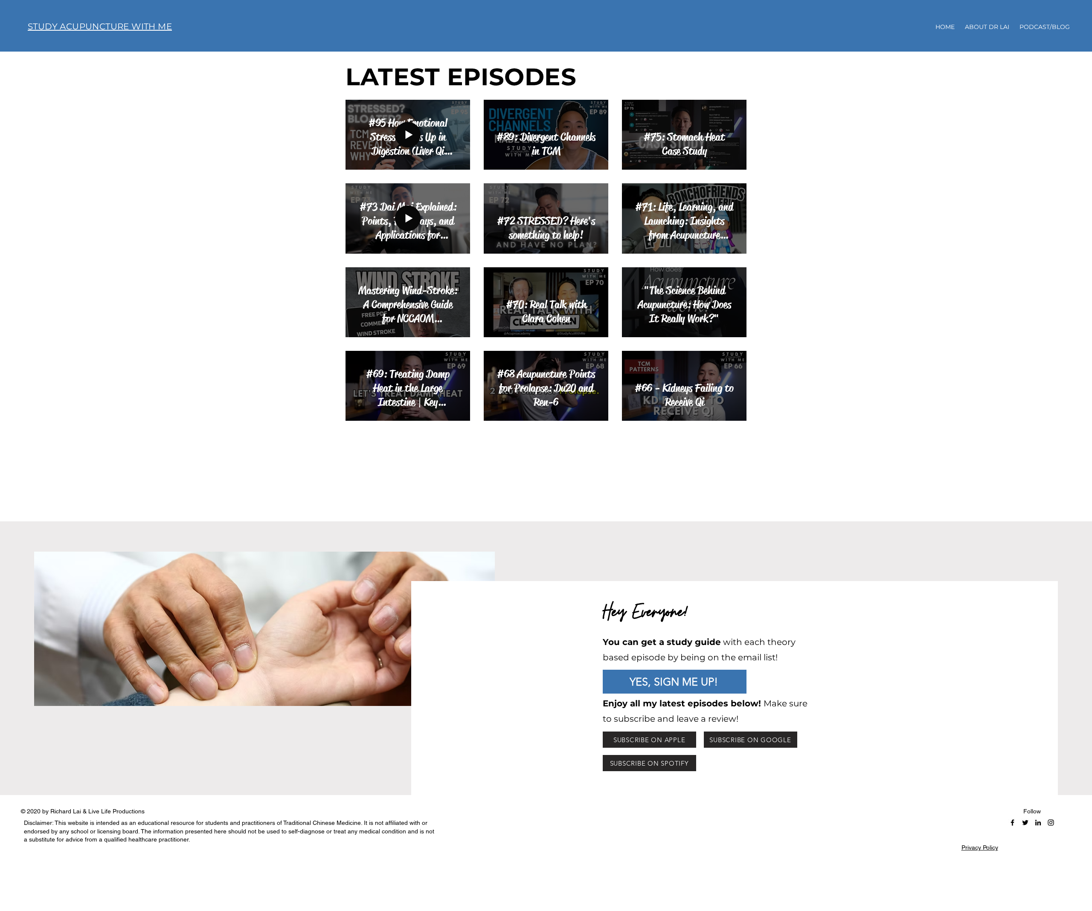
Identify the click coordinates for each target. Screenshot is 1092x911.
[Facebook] (1012, 822)
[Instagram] (1051, 822)
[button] (674, 682)
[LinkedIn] (1038, 822)
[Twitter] (1025, 822)
